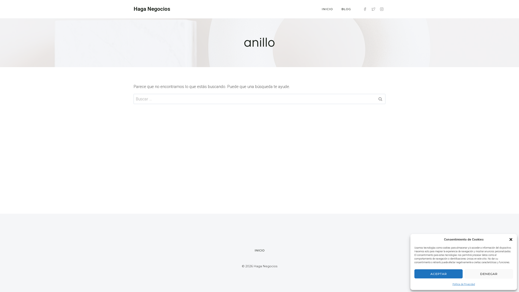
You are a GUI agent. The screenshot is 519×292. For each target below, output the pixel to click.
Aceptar (438, 274)
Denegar (489, 274)
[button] (511, 239)
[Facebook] (365, 9)
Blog (346, 9)
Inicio (327, 9)
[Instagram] (381, 9)
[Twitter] (373, 9)
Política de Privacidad (464, 284)
